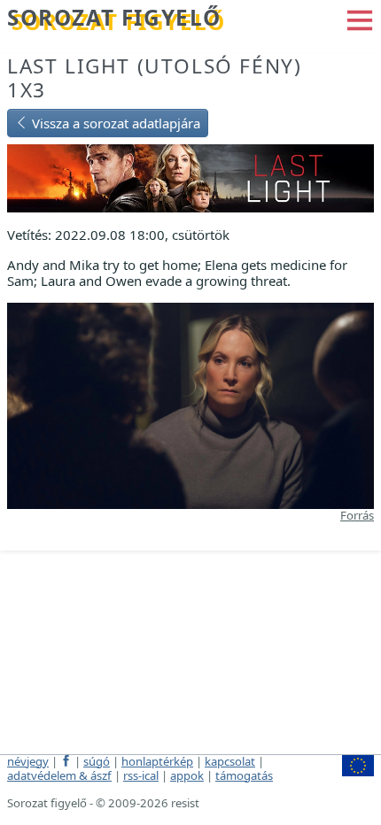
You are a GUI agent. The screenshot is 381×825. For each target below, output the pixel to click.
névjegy (28, 761)
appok (187, 775)
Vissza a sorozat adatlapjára (114, 123)
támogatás (244, 775)
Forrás (357, 515)
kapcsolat (230, 761)
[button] (360, 18)
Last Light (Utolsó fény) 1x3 (154, 78)
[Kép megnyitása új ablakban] (190, 403)
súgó (96, 761)
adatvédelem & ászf (59, 775)
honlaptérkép (157, 761)
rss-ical (141, 775)
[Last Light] (190, 177)
